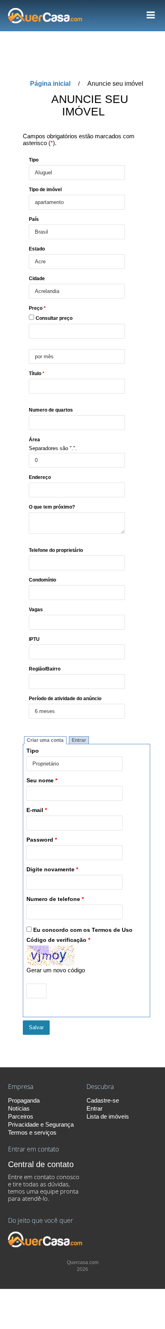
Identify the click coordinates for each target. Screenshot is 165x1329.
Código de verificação (58, 940)
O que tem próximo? (52, 506)
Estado (37, 248)
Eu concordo (83, 930)
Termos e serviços (32, 1132)
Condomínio (42, 579)
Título (36, 373)
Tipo (33, 159)
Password (41, 840)
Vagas (36, 609)
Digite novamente (52, 869)
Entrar (79, 740)
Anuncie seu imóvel (115, 83)
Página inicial (50, 83)
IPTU (34, 639)
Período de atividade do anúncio (65, 698)
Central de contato (41, 1164)
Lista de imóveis (108, 1116)
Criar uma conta (45, 740)
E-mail (36, 810)
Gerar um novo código (55, 970)
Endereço (40, 477)
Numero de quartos (51, 409)
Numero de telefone (55, 899)
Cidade (37, 278)
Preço (37, 308)
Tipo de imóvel (45, 189)
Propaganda (24, 1100)
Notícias (19, 1108)
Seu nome (41, 781)
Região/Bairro (44, 668)
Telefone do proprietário (56, 550)
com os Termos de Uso (101, 930)
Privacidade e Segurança (41, 1124)
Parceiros (20, 1116)
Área (34, 439)
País (34, 219)
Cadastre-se (103, 1100)
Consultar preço (54, 318)
